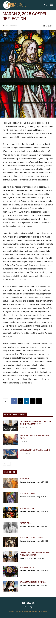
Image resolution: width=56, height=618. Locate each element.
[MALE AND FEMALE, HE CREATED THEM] (10, 439)
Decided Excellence (27, 482)
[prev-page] (4, 464)
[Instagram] (31, 607)
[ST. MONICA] (10, 483)
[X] (20, 401)
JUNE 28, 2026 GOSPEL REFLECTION (35, 450)
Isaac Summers (11, 26)
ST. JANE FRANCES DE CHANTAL (33, 582)
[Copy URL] (39, 401)
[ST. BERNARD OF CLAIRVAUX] (10, 542)
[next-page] (8, 464)
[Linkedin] (26, 401)
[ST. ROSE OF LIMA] (10, 512)
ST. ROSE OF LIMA (27, 508)
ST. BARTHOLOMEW (27, 494)
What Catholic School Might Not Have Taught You (10, 428)
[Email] (32, 401)
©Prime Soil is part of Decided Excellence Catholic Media (28, 611)
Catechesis (7, 444)
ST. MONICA (24, 479)
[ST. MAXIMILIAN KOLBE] (10, 571)
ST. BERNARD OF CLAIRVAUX (31, 538)
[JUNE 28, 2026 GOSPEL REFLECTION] (10, 454)
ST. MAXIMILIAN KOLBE (29, 567)
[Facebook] (14, 401)
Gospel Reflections (7, 457)
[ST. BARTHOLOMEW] (10, 497)
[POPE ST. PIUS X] (10, 527)
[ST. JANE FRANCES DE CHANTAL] (10, 586)
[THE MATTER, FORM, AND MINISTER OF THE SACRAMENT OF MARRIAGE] (10, 425)
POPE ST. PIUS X (26, 523)
